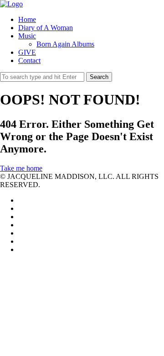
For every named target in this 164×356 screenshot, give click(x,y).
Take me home (21, 168)
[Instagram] (21, 241)
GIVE (27, 52)
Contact (29, 60)
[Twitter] (21, 200)
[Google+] (21, 225)
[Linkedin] (21, 216)
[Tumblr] (21, 249)
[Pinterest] (21, 233)
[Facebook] (21, 208)
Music (27, 36)
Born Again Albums (65, 44)
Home (27, 19)
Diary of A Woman (45, 27)
